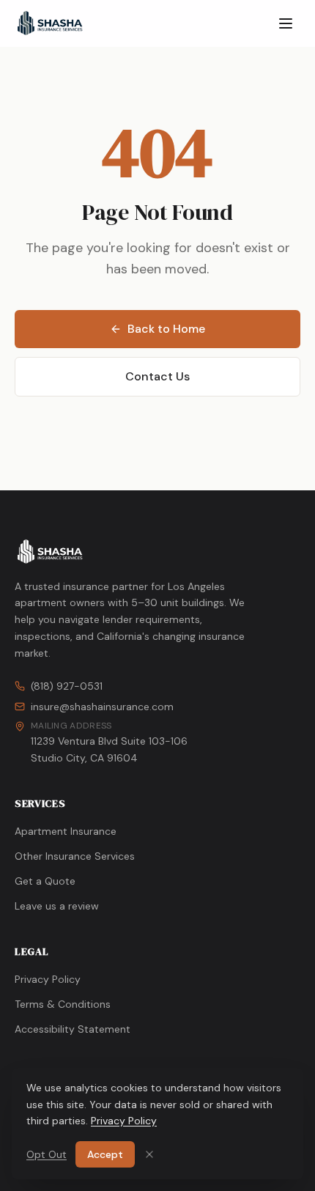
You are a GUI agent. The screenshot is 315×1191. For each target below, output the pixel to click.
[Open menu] (285, 23)
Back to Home (166, 328)
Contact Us (157, 376)
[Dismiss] (149, 1154)
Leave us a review (57, 905)
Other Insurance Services (75, 856)
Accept (105, 1154)
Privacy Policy (48, 979)
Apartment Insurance (65, 831)
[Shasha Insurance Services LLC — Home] (50, 23)
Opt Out (46, 1154)
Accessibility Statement (72, 1029)
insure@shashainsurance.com (102, 706)
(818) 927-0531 (67, 686)
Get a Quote (45, 881)
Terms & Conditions (63, 1004)
